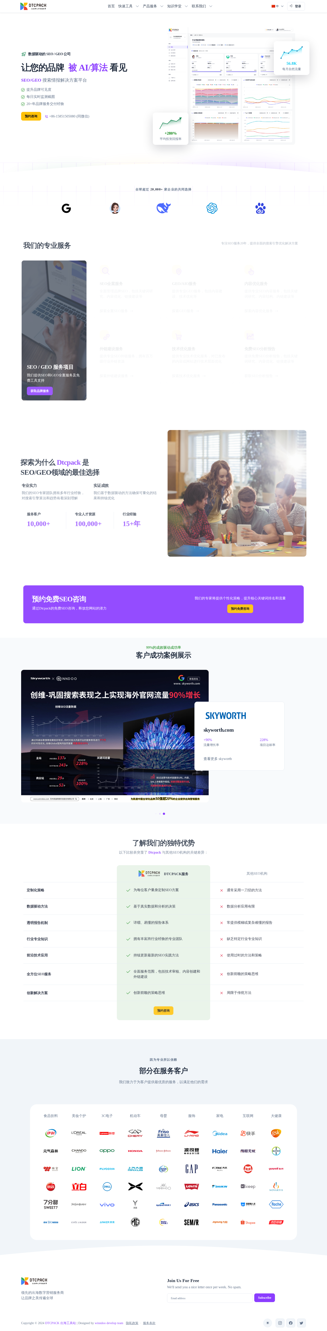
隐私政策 (132, 1323)
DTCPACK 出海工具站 (60, 1323)
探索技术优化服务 (186, 376)
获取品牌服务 (39, 392)
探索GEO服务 (183, 311)
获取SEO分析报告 (258, 376)
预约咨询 (31, 116)
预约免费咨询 (241, 608)
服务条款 (149, 1323)
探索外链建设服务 (114, 376)
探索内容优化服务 (258, 311)
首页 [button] (111, 6)
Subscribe (264, 1297)
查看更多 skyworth (218, 759)
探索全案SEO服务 (114, 311)
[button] (129, 6)
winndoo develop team (109, 1323)
